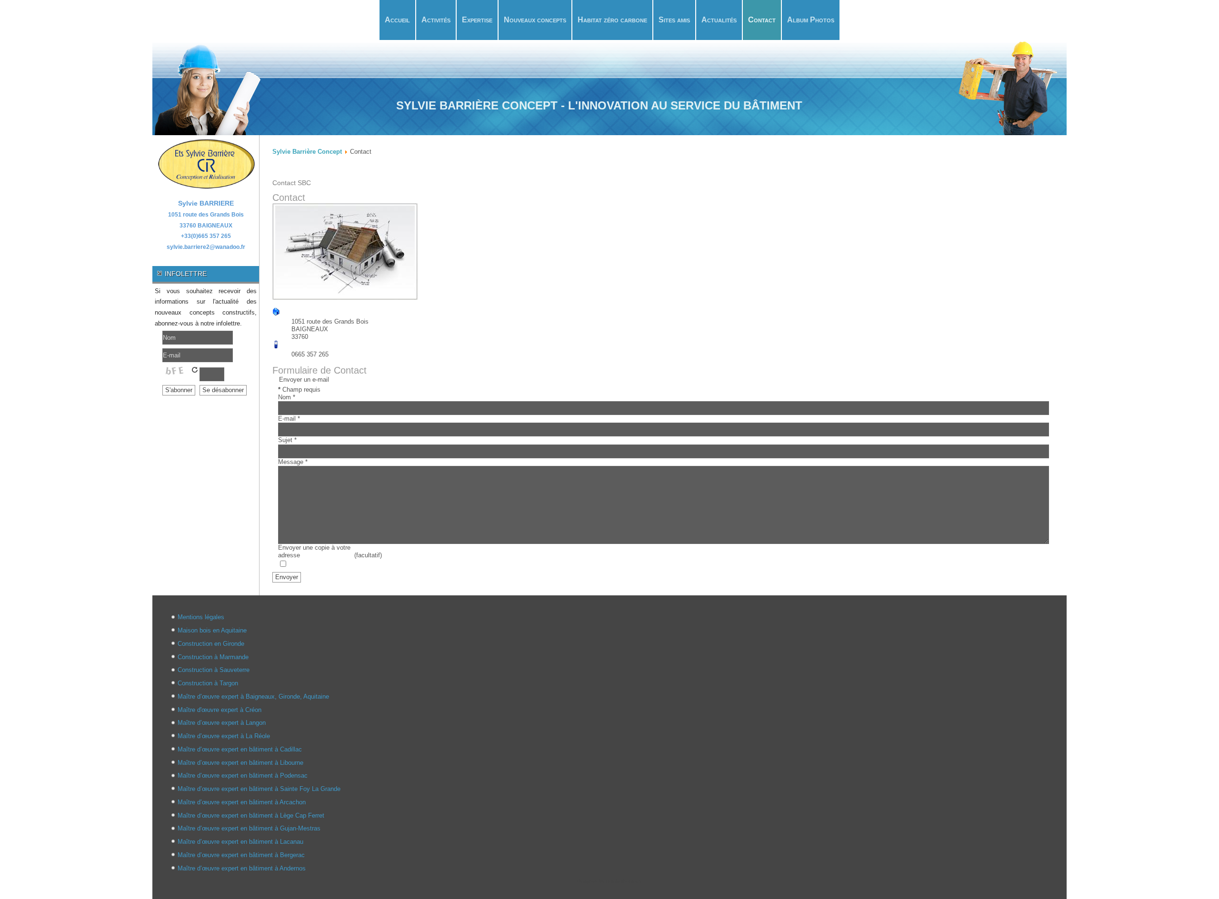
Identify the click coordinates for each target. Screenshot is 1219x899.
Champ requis (299, 389)
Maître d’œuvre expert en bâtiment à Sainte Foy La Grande (259, 788)
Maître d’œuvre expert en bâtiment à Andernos (242, 868)
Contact (762, 20)
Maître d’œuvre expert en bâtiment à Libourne (240, 762)
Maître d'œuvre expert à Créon (219, 709)
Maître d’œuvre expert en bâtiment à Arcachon (242, 802)
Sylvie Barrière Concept (307, 151)
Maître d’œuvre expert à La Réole (224, 736)
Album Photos (810, 20)
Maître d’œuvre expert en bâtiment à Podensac (243, 775)
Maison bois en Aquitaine (212, 630)
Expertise (477, 20)
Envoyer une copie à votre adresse (314, 551)
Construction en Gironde (211, 643)
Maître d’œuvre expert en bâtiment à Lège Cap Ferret (251, 815)
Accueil (397, 20)
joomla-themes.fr (623, 881)
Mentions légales (201, 617)
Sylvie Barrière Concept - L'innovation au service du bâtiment (599, 105)
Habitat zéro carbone (612, 20)
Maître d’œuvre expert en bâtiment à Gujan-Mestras (249, 828)
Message (293, 461)
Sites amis (674, 20)
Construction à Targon (208, 683)
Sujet (287, 440)
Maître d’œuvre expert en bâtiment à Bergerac (241, 855)
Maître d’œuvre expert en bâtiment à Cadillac (240, 749)
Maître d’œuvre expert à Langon (222, 722)
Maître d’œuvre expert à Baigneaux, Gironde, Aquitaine (253, 696)
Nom (286, 397)
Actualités (719, 20)
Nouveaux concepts (535, 20)
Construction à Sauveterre (214, 669)
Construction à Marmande (213, 657)
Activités (435, 20)
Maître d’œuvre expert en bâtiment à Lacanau (240, 841)
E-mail (289, 418)
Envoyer (286, 577)
